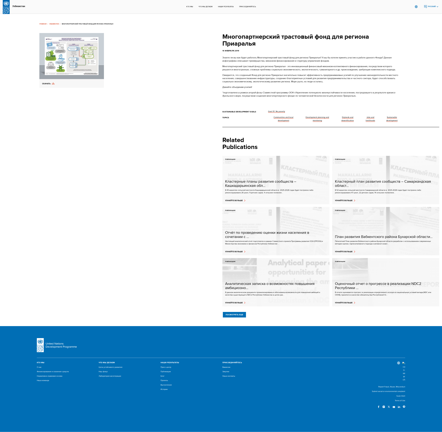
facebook (379, 407)
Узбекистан (18, 6)
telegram (404, 407)
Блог (162, 376)
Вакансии (226, 367)
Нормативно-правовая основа (49, 376)
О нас (39, 367)
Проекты (164, 380)
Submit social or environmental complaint (388, 391)
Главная (43, 24)
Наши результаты (226, 6)
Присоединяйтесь (247, 6)
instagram (384, 407)
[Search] (403, 371)
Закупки (225, 371)
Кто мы (189, 6)
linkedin (399, 407)
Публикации (166, 371)
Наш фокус (103, 371)
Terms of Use (400, 400)
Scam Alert (400, 396)
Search (420, 6)
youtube (394, 407)
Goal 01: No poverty (276, 111)
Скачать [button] (46, 83)
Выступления (166, 385)
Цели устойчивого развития (110, 367)
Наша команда (43, 380)
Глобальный (416, 6)
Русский (432, 6)
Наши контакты (228, 376)
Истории (164, 389)
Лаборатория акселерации (110, 376)
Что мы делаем (205, 6)
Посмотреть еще (234, 314)
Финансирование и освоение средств (53, 371)
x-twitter (389, 407)
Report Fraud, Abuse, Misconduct (391, 386)
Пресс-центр (166, 367)
